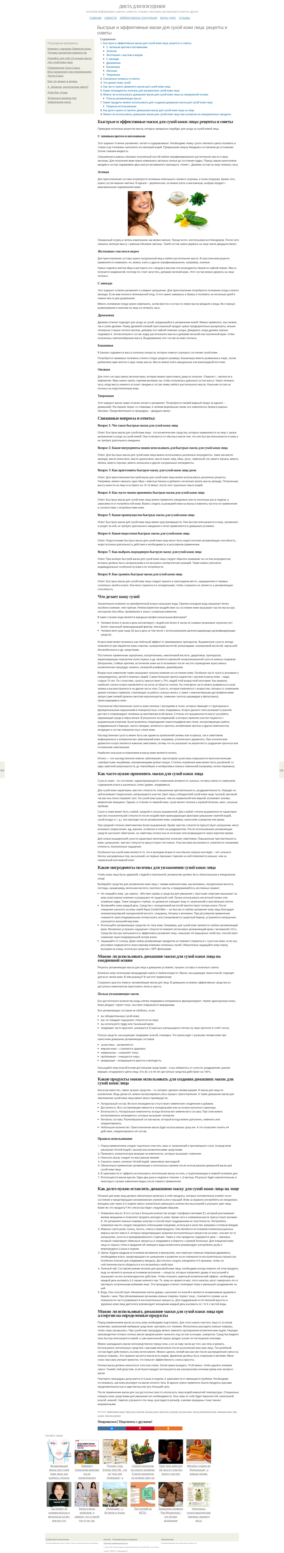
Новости (111, 17)
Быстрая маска (185, 1411)
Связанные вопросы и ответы (121, 78)
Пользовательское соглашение (124, 1539)
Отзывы (184, 17)
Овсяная (111, 71)
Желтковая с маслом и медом (124, 55)
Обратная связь (167, 1539)
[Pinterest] (140, 1428)
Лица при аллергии (113, 1415)
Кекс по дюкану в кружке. (62, 81)
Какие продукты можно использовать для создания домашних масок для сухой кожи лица (158, 102)
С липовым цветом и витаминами (126, 47)
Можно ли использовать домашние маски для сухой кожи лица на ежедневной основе (155, 94)
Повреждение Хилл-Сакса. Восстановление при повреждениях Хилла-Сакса (69, 71)
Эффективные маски (116, 1411)
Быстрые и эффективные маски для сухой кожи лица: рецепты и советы (147, 43)
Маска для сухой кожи (168, 1411)
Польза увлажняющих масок (123, 98)
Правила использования (121, 106)
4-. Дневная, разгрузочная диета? (67, 87)
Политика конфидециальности (116, 1543)
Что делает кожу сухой (116, 82)
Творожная (113, 75)
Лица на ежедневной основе (204, 1411)
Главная (95, 17)
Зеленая (111, 51)
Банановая (113, 67)
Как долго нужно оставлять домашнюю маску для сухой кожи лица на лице (148, 110)
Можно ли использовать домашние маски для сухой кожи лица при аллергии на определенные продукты (167, 114)
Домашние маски (224, 1411)
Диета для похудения (142, 6)
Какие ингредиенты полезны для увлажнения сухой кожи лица (141, 90)
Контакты (107, 1539)
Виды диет (168, 17)
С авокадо (112, 59)
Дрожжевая (113, 63)
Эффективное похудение (138, 17)
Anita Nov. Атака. (57, 92)
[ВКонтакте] (112, 1428)
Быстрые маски (151, 1411)
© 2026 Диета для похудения (57, 1539)
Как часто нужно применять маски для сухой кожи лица (136, 86)
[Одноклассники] (168, 1428)
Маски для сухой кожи (135, 1411)
